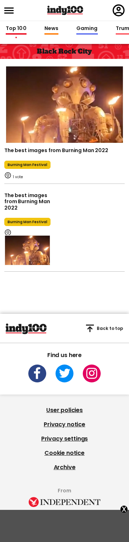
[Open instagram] (92, 373)
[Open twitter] (64, 373)
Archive (65, 467)
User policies (64, 410)
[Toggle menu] (11, 10)
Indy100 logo (65, 10)
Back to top (110, 328)
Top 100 (16, 28)
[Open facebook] (37, 373)
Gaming (87, 28)
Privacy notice (64, 424)
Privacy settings (64, 439)
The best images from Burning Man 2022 (56, 150)
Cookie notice (64, 453)
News (51, 28)
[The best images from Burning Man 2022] (64, 103)
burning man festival (27, 164)
